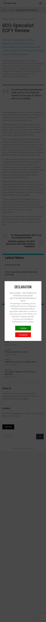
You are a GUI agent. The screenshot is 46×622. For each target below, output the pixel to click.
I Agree (23, 328)
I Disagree (23, 334)
